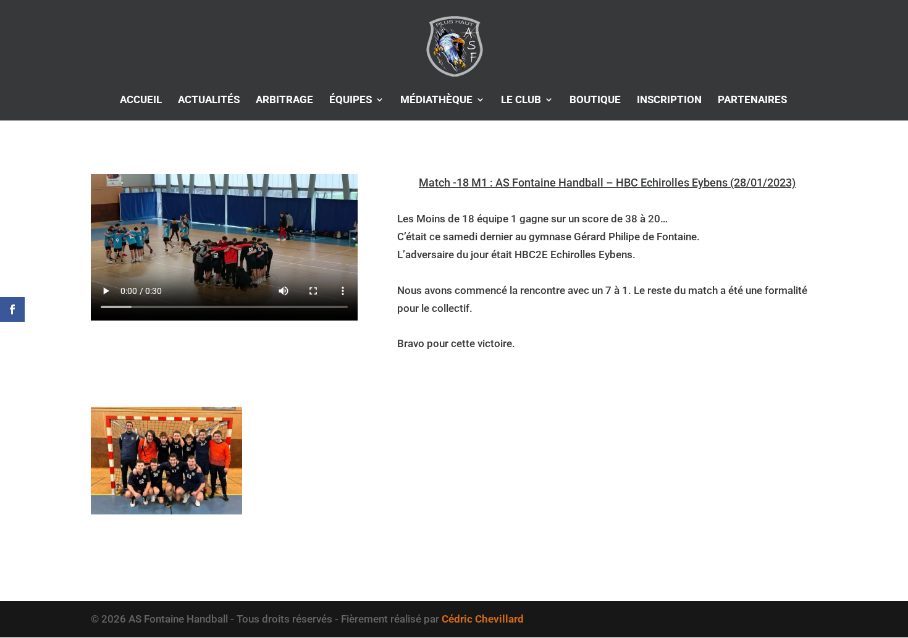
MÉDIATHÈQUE (436, 100)
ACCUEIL (141, 100)
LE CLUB (521, 100)
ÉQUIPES (350, 100)
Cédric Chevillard (483, 619)
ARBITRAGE (284, 100)
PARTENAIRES (752, 100)
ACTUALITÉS (209, 100)
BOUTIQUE (595, 100)
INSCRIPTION (669, 100)
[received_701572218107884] (166, 514)
